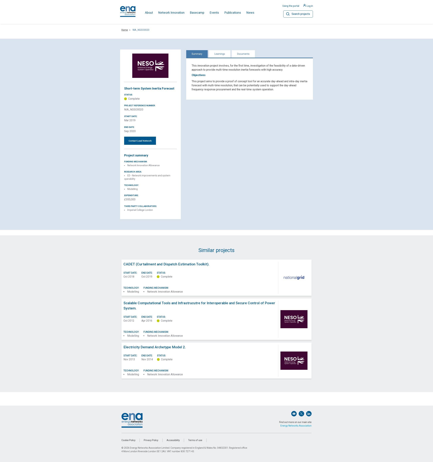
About (149, 12)
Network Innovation (171, 12)
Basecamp (197, 12)
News (250, 12)
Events (214, 12)
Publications (232, 12)
